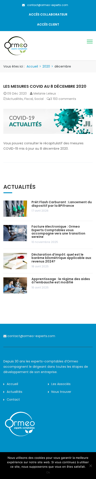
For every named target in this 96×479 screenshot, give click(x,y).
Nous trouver (61, 392)
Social (39, 99)
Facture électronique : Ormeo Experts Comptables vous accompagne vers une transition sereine (58, 231)
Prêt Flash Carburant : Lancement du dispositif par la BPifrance (61, 204)
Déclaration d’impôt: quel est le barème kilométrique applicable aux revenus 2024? (61, 258)
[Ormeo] (15, 45)
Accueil (32, 66)
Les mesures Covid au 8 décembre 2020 (44, 86)
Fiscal (28, 99)
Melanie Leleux (44, 93)
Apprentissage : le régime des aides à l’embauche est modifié (60, 280)
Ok (48, 472)
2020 (46, 66)
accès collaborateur (48, 14)
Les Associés (61, 384)
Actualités (15, 99)
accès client (48, 24)
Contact (13, 399)
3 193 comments (63, 99)
